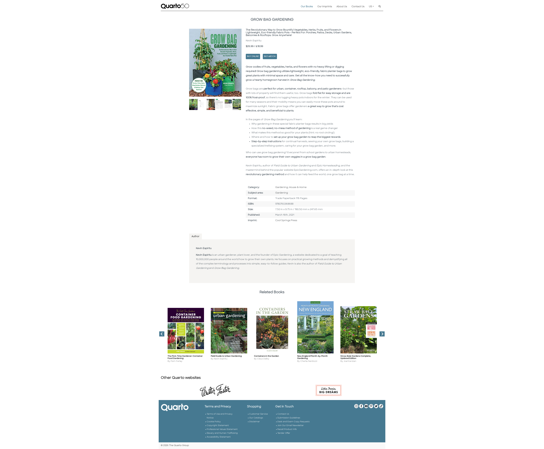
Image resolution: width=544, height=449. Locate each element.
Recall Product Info (287, 429)
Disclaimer (254, 422)
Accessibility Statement (219, 437)
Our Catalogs (256, 418)
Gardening (281, 193)
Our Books (307, 7)
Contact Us (357, 7)
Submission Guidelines (288, 418)
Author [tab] (195, 236)
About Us (341, 7)
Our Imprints (324, 7)
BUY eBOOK (270, 56)
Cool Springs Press (286, 220)
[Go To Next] (381, 335)
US (370, 7)
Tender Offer (283, 433)
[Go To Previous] (160, 335)
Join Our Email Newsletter (290, 426)
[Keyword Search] (379, 6)
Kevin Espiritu (204, 248)
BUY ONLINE (253, 56)
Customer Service (258, 414)
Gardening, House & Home (291, 187)
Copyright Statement (218, 426)
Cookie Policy (214, 422)
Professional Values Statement (222, 429)
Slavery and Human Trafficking (222, 433)
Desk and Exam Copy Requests (293, 422)
